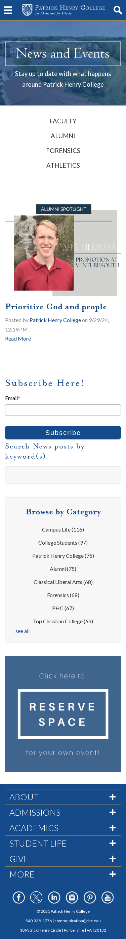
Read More (18, 338)
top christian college (63, 621)
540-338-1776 (39, 920)
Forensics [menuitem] (63, 150)
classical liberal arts (63, 582)
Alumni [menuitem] (63, 136)
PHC (63, 608)
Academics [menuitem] (33, 828)
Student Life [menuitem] (38, 843)
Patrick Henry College (55, 320)
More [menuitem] (21, 874)
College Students (63, 542)
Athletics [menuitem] (63, 165)
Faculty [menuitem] (63, 121)
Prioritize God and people (56, 306)
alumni (63, 568)
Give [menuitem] (19, 859)
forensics (63, 595)
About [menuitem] (24, 797)
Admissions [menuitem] (34, 812)
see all (22, 631)
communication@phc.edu (77, 920)
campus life (63, 529)
